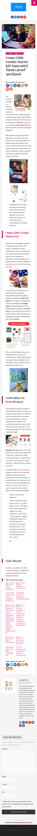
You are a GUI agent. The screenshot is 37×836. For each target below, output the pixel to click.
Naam (4, 777)
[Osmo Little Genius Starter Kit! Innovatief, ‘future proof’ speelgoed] (18, 36)
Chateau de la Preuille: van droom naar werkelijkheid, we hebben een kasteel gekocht (21, 620)
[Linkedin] (15, 85)
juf (22, 264)
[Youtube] (24, 17)
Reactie (5, 749)
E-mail (4, 784)
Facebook (9, 570)
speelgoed (20, 53)
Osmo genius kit (24, 470)
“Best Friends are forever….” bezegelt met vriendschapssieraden (21, 596)
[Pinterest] (21, 17)
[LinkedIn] (18, 17)
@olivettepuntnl (26, 822)
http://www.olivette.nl (25, 682)
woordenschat (13, 264)
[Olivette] (18, 7)
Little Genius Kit (13, 290)
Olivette (13, 53)
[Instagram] (15, 17)
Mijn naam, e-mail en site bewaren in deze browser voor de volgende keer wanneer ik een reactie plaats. (17, 804)
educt (8, 53)
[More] (11, 89)
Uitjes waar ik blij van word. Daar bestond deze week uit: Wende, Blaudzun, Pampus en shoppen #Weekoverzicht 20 (10, 624)
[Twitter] (11, 85)
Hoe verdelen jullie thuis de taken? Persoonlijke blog (10, 651)
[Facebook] (12, 17)
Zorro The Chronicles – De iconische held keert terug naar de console (21, 651)
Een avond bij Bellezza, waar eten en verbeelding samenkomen (10, 597)
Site (3, 792)
